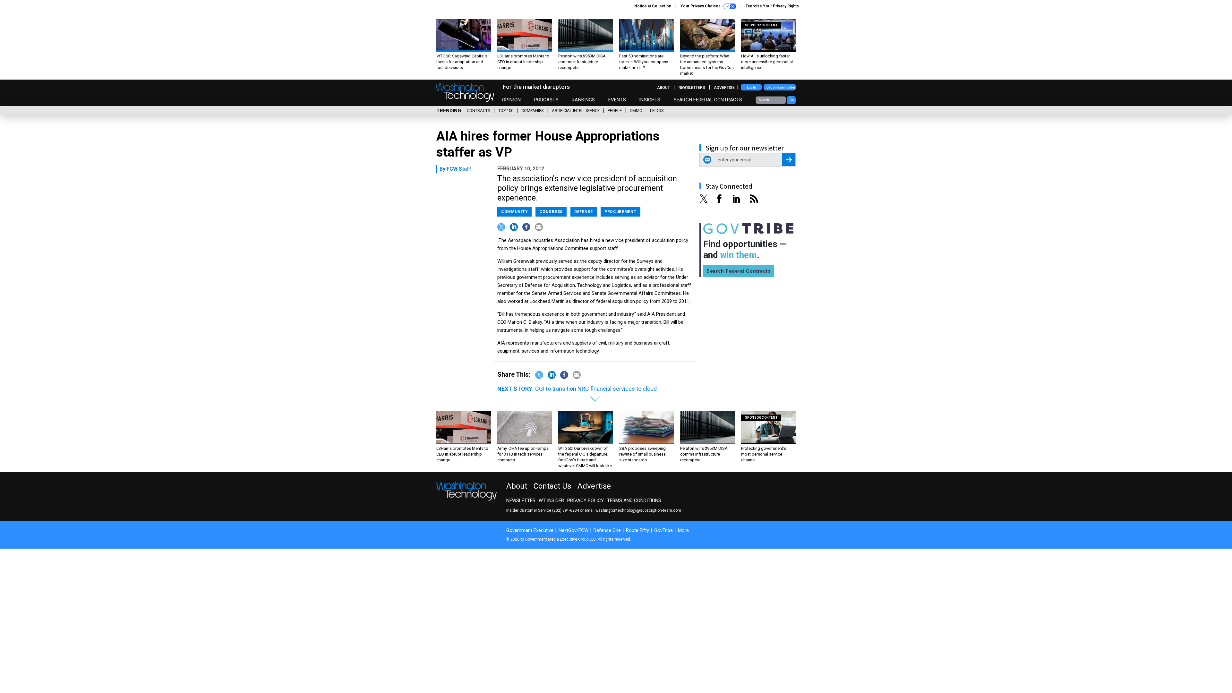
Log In (751, 87)
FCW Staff (459, 169)
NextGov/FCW (573, 530)
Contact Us (552, 486)
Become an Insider (780, 87)
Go (792, 100)
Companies (532, 110)
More (683, 530)
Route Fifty (637, 530)
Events (617, 100)
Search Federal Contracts (708, 100)
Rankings (583, 100)
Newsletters (692, 87)
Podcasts (546, 100)
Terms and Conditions (634, 500)
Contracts (478, 110)
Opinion (511, 100)
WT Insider (551, 500)
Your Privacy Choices (701, 6)
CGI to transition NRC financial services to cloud (596, 388)
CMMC (636, 110)
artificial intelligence (576, 110)
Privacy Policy (585, 500)
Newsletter (520, 500)
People (615, 110)
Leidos (657, 110)
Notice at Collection (652, 6)
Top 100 (505, 110)
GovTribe (663, 530)
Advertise (724, 87)
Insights (649, 100)
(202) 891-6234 (565, 510)
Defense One (607, 530)
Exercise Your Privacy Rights (772, 6)
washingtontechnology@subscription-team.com (638, 510)
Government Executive (529, 530)
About (663, 87)
